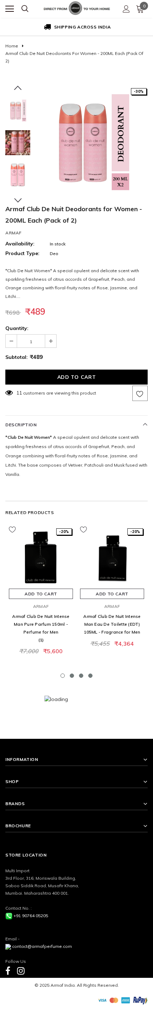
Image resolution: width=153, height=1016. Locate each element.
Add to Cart (41, 593)
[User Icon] (126, 8)
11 (19, 393)
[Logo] (76, 7)
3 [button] (81, 676)
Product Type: (22, 253)
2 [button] (72, 676)
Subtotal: (16, 357)
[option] (76, 27)
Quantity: (16, 328)
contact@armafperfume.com (42, 946)
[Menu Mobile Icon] (9, 9)
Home (11, 46)
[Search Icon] (24, 8)
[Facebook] (7, 970)
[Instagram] (21, 970)
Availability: (20, 243)
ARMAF (13, 232)
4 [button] (90, 676)
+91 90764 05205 (31, 915)
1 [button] (62, 676)
